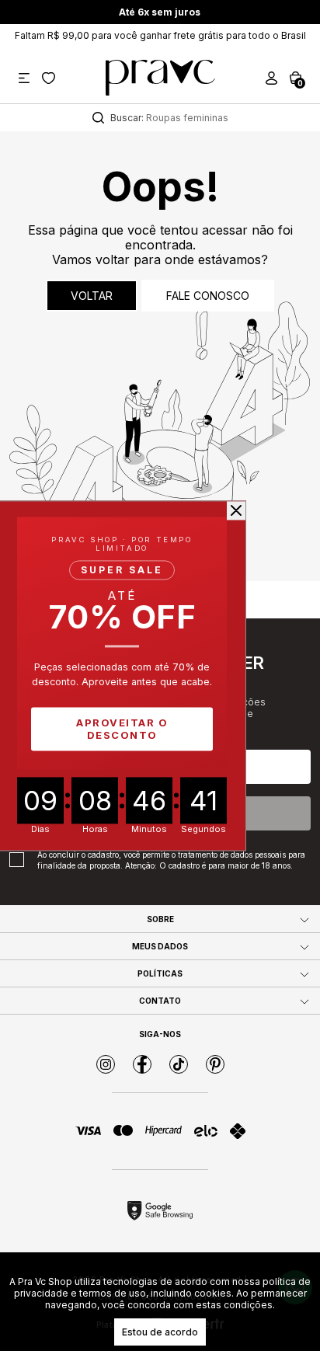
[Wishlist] (48, 78)
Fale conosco (207, 295)
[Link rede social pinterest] (215, 1064)
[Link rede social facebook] (142, 1064)
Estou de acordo (160, 1332)
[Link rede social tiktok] (178, 1064)
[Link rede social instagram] (105, 1064)
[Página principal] (160, 78)
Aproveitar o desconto (122, 728)
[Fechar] (236, 510)
